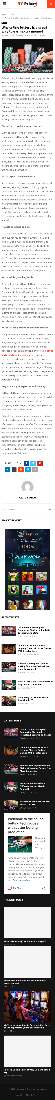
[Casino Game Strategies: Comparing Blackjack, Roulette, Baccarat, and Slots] (9, 631)
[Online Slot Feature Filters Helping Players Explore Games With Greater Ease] (9, 649)
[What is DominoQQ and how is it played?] (27, 923)
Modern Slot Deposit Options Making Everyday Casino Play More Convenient (33, 666)
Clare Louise (9, 35)
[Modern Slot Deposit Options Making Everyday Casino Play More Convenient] (9, 667)
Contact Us (18, 1095)
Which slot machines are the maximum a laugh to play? (25, 981)
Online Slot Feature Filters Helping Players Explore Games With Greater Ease (34, 648)
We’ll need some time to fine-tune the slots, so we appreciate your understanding (27, 1026)
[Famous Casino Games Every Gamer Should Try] (27, 1051)
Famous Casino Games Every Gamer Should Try (27, 1071)
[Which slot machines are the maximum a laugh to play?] (27, 962)
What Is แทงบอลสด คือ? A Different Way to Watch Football (35, 682)
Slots (4, 23)
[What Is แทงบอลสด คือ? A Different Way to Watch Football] (9, 685)
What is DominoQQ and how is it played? (25, 941)
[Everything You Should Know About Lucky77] (9, 701)
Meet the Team (32, 1095)
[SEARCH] (50, 510)
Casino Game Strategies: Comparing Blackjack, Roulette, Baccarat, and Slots (34, 630)
